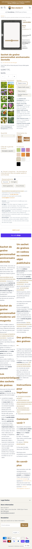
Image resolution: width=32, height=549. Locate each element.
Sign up (24, 525)
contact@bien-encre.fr (8, 197)
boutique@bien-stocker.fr (8, 513)
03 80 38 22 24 (14, 194)
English (15, 532)
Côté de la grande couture (7, 147)
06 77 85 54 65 (5, 511)
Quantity (3, 73)
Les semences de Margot (9, 62)
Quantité (4, 133)
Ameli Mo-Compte (22, 479)
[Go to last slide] (2, 35)
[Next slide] (30, 35)
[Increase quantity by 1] (14, 76)
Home (2, 16)
